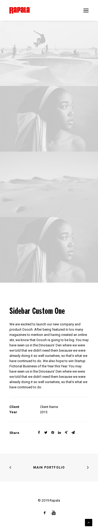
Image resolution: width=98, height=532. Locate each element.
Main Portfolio (49, 467)
